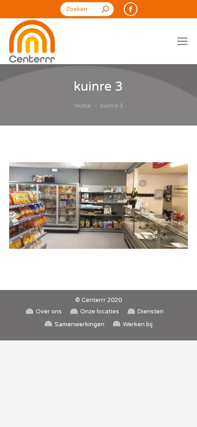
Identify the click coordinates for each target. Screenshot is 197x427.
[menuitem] (44, 312)
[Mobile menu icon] (182, 41)
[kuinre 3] (98, 205)
